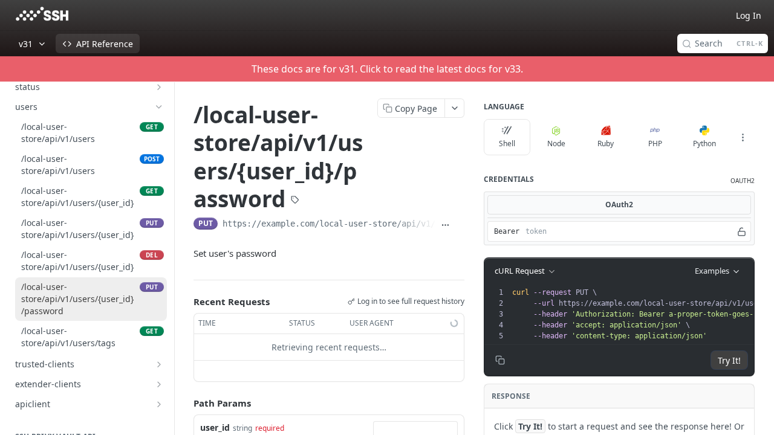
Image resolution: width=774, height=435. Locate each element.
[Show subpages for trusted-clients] (159, 364)
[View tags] (295, 200)
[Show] (741, 231)
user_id (215, 427)
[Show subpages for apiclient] (159, 404)
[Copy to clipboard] (459, 225)
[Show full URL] (445, 225)
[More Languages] (742, 137)
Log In (748, 15)
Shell (507, 143)
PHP (655, 143)
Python (704, 143)
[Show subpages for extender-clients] (159, 384)
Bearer (506, 231)
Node (556, 143)
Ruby (605, 143)
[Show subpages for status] (159, 87)
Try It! (729, 360)
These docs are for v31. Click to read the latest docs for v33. (387, 69)
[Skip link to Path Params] (185, 403)
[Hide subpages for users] (159, 107)
